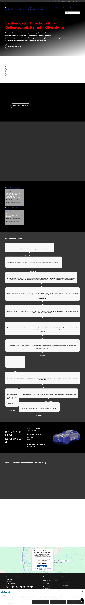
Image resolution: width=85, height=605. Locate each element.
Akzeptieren (42, 566)
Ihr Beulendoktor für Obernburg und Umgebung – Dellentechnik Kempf (13, 195)
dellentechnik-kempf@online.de (60, 1)
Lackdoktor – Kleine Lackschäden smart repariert (12, 215)
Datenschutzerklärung (68, 580)
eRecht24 (44, 569)
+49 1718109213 (47, 1)
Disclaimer (65, 585)
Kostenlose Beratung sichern (17, 46)
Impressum (65, 583)
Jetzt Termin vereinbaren (20, 106)
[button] (34, 264)
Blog (7, 204)
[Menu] (6, 4)
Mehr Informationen (42, 563)
